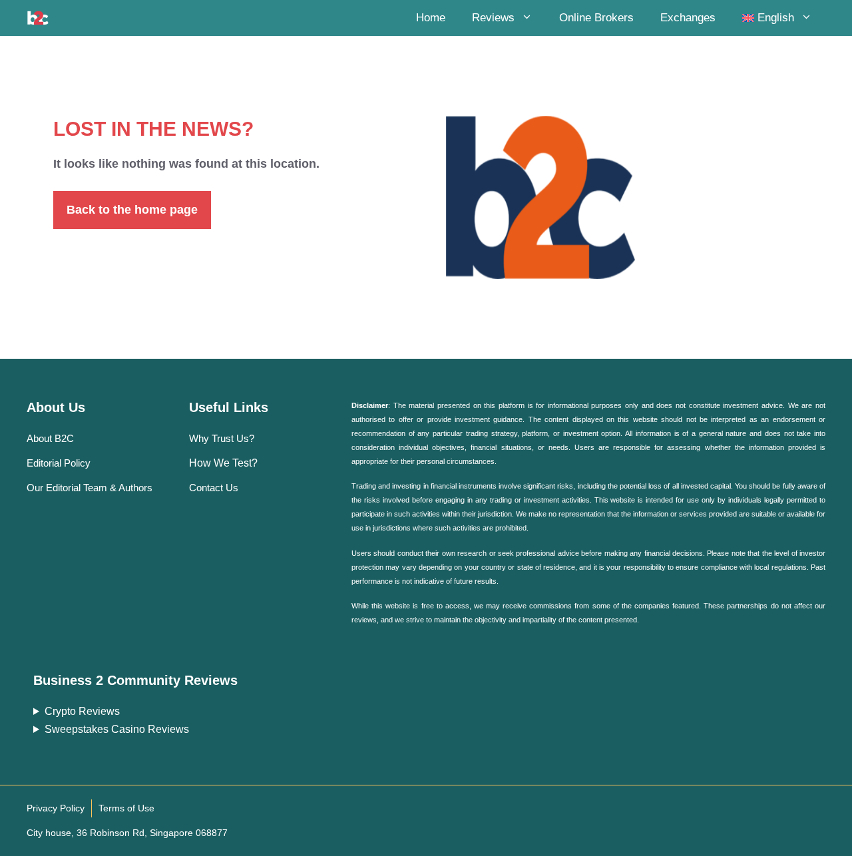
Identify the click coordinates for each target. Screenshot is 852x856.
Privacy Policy (56, 808)
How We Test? (223, 463)
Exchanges (688, 17)
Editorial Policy (59, 463)
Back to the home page (132, 209)
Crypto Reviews (82, 711)
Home (430, 17)
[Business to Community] (38, 18)
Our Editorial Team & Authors (89, 487)
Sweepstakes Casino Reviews (117, 729)
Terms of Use (126, 808)
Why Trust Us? (221, 438)
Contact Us (213, 487)
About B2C (50, 438)
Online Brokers (596, 17)
